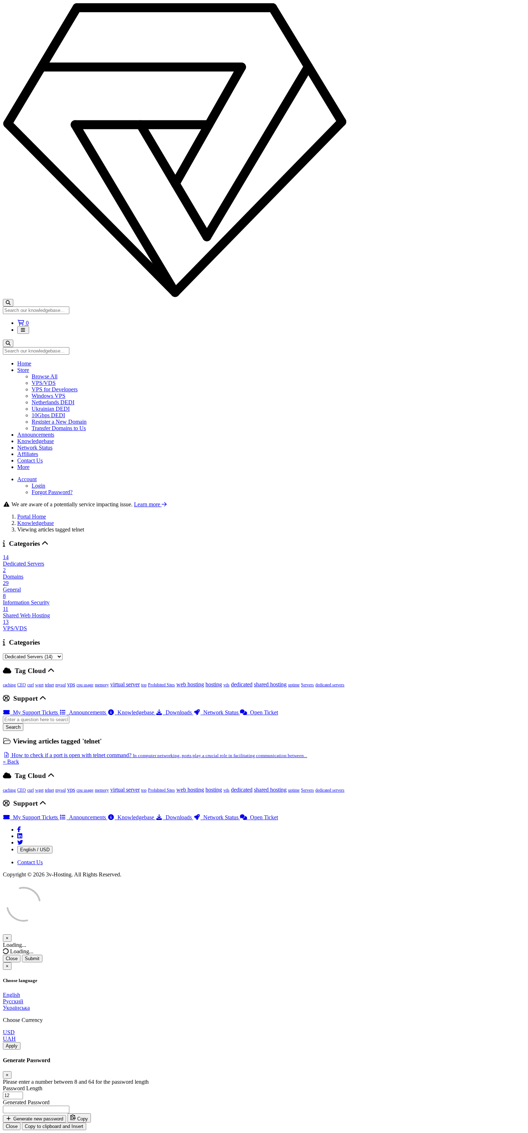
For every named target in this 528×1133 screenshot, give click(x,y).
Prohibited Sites (161, 684)
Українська (16, 1008)
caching (9, 684)
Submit (32, 958)
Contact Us (30, 460)
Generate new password (37, 1119)
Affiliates (27, 454)
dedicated (242, 684)
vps (71, 684)
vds (226, 684)
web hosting (190, 684)
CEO (21, 684)
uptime (294, 684)
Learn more (148, 504)
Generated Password (26, 1102)
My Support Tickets (34, 712)
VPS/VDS (44, 383)
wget (39, 684)
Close (12, 958)
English (11, 995)
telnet (49, 684)
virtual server (125, 684)
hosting (213, 684)
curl (30, 684)
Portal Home (31, 516)
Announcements (35, 435)
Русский (13, 1001)
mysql (60, 684)
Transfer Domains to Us (59, 428)
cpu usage (85, 684)
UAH (9, 1039)
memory (102, 684)
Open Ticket (262, 712)
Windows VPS (48, 396)
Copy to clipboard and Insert (54, 1126)
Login (38, 486)
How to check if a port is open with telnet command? (158, 755)
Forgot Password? (52, 492)
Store (23, 370)
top (144, 684)
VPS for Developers (55, 389)
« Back (11, 762)
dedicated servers (329, 684)
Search (13, 727)
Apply (12, 1046)
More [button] (23, 467)
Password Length (22, 1088)
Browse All (44, 376)
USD (9, 1032)
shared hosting (270, 684)
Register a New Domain (59, 422)
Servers (307, 684)
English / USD (35, 849)
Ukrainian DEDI (51, 409)
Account (27, 479)
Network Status (34, 448)
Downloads (178, 712)
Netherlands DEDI (53, 402)
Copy (82, 1119)
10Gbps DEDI (48, 415)
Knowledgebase (35, 441)
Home (24, 363)
